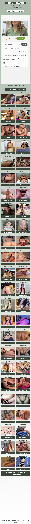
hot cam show (23, 279)
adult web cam (8, 200)
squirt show (23, 345)
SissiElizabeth (8, 93)
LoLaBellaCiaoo (23, 266)
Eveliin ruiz (8, 172)
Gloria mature (8, 140)
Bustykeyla (23, 424)
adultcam (8, 121)
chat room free (23, 169)
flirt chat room (8, 153)
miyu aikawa (8, 298)
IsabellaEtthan (8, 266)
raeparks (8, 219)
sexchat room (23, 200)
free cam (8, 469)
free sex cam (23, 137)
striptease (8, 327)
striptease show (8, 248)
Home (9, 11)
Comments (11, 85)
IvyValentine (8, 345)
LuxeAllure (23, 108)
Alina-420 (8, 456)
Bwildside (23, 251)
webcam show (8, 264)
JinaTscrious (23, 203)
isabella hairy (23, 361)
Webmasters (16, 522)
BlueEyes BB (8, 156)
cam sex (8, 374)
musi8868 (8, 424)
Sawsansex (8, 393)
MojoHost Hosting (16, 520)
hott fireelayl (23, 235)
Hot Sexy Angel (23, 377)
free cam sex (8, 422)
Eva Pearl (8, 314)
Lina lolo (23, 314)
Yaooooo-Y (23, 282)
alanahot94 (23, 140)
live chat (23, 264)
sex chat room (23, 327)
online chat (23, 216)
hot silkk (23, 393)
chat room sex (8, 343)
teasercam (23, 374)
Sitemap (3, 520)
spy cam (8, 453)
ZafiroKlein (23, 93)
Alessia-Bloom (23, 440)
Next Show (20, 85)
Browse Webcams (18, 11)
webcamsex (8, 311)
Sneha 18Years (8, 440)
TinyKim (8, 187)
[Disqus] (15, 498)
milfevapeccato (23, 124)
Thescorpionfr (8, 203)
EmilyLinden (8, 108)
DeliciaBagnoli (23, 456)
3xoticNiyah (8, 124)
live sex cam (23, 406)
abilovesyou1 (8, 235)
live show (23, 185)
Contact (8, 520)
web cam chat (23, 437)
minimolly (23, 330)
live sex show (23, 453)
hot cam (23, 153)
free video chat (8, 406)
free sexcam (23, 343)
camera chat (8, 216)
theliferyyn (23, 172)
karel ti (8, 361)
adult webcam (8, 232)
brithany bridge (8, 409)
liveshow (8, 390)
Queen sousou (23, 298)
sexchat (23, 121)
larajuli (23, 156)
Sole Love (8, 330)
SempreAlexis (8, 251)
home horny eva (23, 409)
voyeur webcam (8, 185)
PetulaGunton (8, 282)
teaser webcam (23, 106)
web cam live (8, 279)
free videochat (23, 390)
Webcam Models (26, 520)
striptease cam (8, 137)
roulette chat (8, 106)
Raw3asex (23, 187)
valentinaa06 (8, 377)
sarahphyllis (23, 219)
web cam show (23, 295)
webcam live (23, 248)
